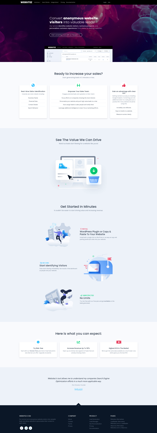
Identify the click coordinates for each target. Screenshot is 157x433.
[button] (42, 386)
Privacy (70, 426)
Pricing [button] (63, 2)
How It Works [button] (46, 2)
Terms (70, 424)
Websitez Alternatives (117, 419)
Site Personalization (95, 424)
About (70, 419)
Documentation (94, 428)
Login (104, 2)
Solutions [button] (37, 2)
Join (109, 2)
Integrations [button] (54, 2)
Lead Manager (93, 421)
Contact (70, 421)
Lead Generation (94, 419)
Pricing (91, 426)
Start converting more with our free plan (64, 35)
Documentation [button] (70, 2)
